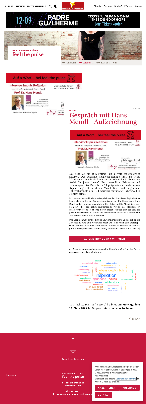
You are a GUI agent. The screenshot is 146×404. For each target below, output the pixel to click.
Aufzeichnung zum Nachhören (104, 238)
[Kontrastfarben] (56, 6)
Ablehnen (129, 388)
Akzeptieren (106, 388)
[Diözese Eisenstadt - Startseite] (73, 6)
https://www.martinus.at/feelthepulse (73, 394)
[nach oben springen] (73, 339)
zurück (136, 318)
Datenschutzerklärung (125, 378)
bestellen (73, 359)
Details (103, 395)
